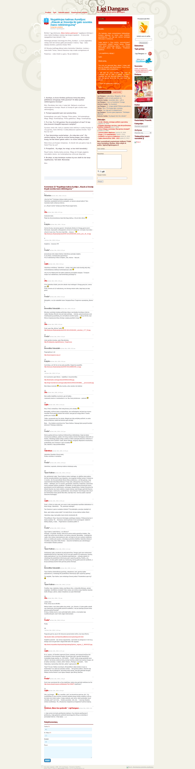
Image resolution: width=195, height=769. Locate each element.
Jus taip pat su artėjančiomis (112, 110)
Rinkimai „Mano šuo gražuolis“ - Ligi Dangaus (61, 708)
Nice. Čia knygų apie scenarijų (112, 108)
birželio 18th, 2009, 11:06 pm (57, 528)
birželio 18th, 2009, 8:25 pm (57, 250)
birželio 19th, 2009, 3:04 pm (56, 690)
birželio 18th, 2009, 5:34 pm (58, 195)
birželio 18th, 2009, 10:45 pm (60, 451)
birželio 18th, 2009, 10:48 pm (58, 462)
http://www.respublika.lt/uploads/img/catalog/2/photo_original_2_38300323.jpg (68, 644)
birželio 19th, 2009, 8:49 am (57, 620)
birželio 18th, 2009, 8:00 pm (52, 240)
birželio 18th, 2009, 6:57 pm (54, 212)
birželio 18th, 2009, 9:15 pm (57, 296)
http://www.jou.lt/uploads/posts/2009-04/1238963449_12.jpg (62, 367)
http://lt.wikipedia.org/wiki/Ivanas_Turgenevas (58, 342)
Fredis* (47, 620)
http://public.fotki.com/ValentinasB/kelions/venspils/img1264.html (64, 637)
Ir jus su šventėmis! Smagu (116, 102)
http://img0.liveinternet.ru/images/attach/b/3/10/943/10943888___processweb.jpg (69, 383)
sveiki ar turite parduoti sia (113, 98)
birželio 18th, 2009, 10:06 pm (55, 392)
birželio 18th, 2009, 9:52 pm (67, 348)
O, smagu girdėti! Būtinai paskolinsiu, (119, 106)
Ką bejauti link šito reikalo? (117, 116)
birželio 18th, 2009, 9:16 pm (67, 308)
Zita (45, 212)
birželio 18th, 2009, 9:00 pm (56, 264)
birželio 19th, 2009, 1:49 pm (57, 678)
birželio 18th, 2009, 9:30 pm (54, 324)
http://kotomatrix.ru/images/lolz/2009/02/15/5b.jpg (59, 380)
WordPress (78, 767)
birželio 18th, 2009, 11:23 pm (62, 584)
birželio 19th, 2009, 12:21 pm (56, 651)
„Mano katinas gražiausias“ (69, 33)
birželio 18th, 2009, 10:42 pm (58, 431)
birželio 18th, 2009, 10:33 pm (56, 404)
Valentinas (48, 451)
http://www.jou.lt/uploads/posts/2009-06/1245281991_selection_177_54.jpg (67, 330)
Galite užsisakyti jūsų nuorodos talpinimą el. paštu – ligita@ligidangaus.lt (143, 70)
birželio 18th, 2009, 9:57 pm (52, 373)
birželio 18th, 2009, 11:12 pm (62, 549)
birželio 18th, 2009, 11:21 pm (68, 568)
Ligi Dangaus (112, 8)
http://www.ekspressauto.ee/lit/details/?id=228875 (59, 684)
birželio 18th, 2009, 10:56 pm (56, 501)
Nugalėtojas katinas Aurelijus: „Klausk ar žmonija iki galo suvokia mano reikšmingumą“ (71, 22)
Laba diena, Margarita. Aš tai (116, 96)
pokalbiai (60, 27)
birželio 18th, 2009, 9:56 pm (57, 361)
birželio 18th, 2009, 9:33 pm (57, 336)
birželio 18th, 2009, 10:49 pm (63, 472)
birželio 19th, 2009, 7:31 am (54, 598)
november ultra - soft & (116, 100)
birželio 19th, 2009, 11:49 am (52, 630)
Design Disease (61, 768)
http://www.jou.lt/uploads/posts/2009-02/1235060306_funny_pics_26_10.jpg (67, 234)
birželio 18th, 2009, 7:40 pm (57, 224)
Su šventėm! (113, 104)
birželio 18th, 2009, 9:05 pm (54, 281)
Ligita (46, 264)
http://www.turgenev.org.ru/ (52, 355)
